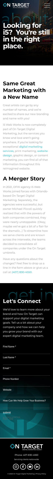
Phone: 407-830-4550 (26, 455)
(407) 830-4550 (22, 272)
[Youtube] (30, 467)
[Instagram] (16, 467)
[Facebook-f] (23, 467)
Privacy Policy (41, 474)
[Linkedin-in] (37, 467)
